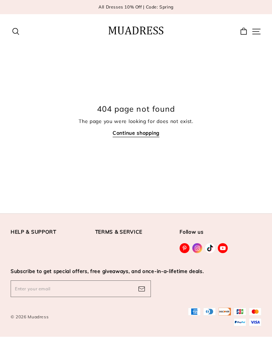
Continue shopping (136, 133)
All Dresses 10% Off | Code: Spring (136, 7)
